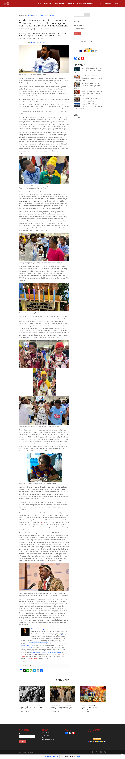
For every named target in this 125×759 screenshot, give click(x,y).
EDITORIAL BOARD (108, 3)
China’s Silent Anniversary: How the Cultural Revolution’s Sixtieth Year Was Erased (88, 78)
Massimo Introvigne (27, 29)
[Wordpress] (28, 666)
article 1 (33, 42)
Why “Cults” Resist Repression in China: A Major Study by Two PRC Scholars (88, 85)
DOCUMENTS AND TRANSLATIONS (85, 3)
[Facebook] (21, 666)
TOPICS (117, 3)
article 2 (42, 42)
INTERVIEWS (71, 3)
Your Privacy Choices (68, 757)
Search (87, 15)
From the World (38, 16)
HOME (39, 3)
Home (30, 16)
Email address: (79, 25)
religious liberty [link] (32, 658)
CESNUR (63, 635)
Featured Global (50, 16)
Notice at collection (51, 757)
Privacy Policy (78, 117)
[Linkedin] (23, 666)
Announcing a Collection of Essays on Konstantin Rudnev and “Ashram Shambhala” (61, 707)
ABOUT (99, 3)
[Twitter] (25, 666)
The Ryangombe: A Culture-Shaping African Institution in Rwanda (31, 707)
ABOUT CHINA (47, 3)
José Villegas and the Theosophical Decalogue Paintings (90, 707)
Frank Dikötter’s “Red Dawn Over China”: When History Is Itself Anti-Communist (88, 93)
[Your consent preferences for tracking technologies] (122, 756)
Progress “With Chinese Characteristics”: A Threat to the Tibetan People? (88, 106)
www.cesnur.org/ (26, 661)
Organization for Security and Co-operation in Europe (45, 653)
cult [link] (42, 522)
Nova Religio (28, 647)
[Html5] (30, 666)
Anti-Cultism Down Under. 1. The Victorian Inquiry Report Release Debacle (88, 70)
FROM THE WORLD (59, 3)
